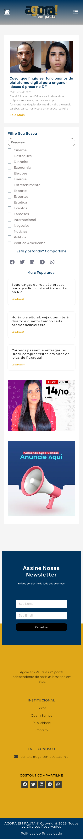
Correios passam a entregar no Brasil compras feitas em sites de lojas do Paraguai (41, 353)
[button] (12, 262)
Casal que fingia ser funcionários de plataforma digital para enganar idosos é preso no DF (41, 83)
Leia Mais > (18, 299)
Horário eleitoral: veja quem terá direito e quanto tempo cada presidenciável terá (40, 321)
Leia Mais (17, 115)
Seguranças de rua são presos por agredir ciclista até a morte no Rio (39, 288)
